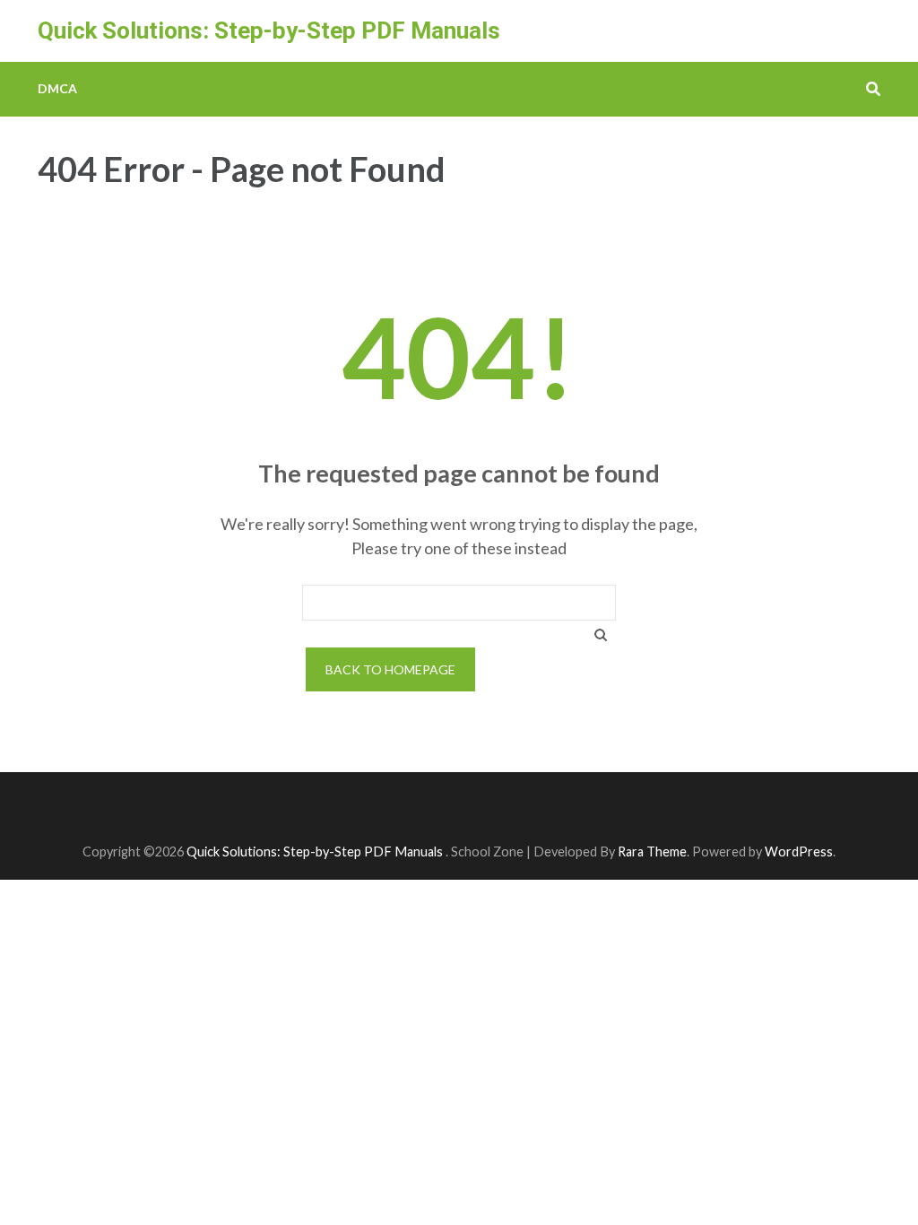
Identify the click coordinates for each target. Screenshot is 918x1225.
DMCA (57, 88)
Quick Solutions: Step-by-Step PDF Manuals (269, 30)
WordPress (799, 851)
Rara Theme (652, 851)
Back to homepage (390, 669)
